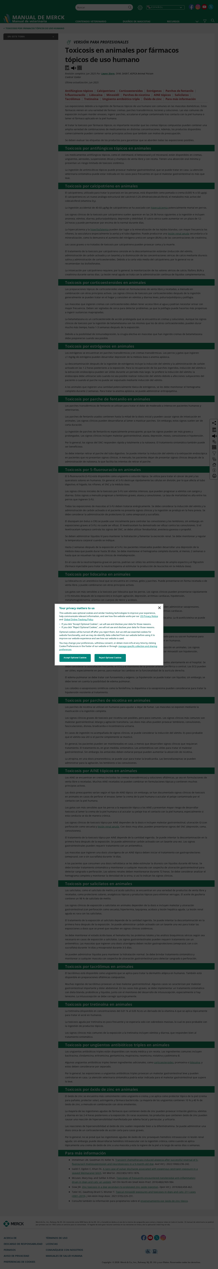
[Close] (159, 608)
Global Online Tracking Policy (78, 620)
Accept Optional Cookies (75, 658)
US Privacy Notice (149, 616)
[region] (109, 634)
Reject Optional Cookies (110, 658)
